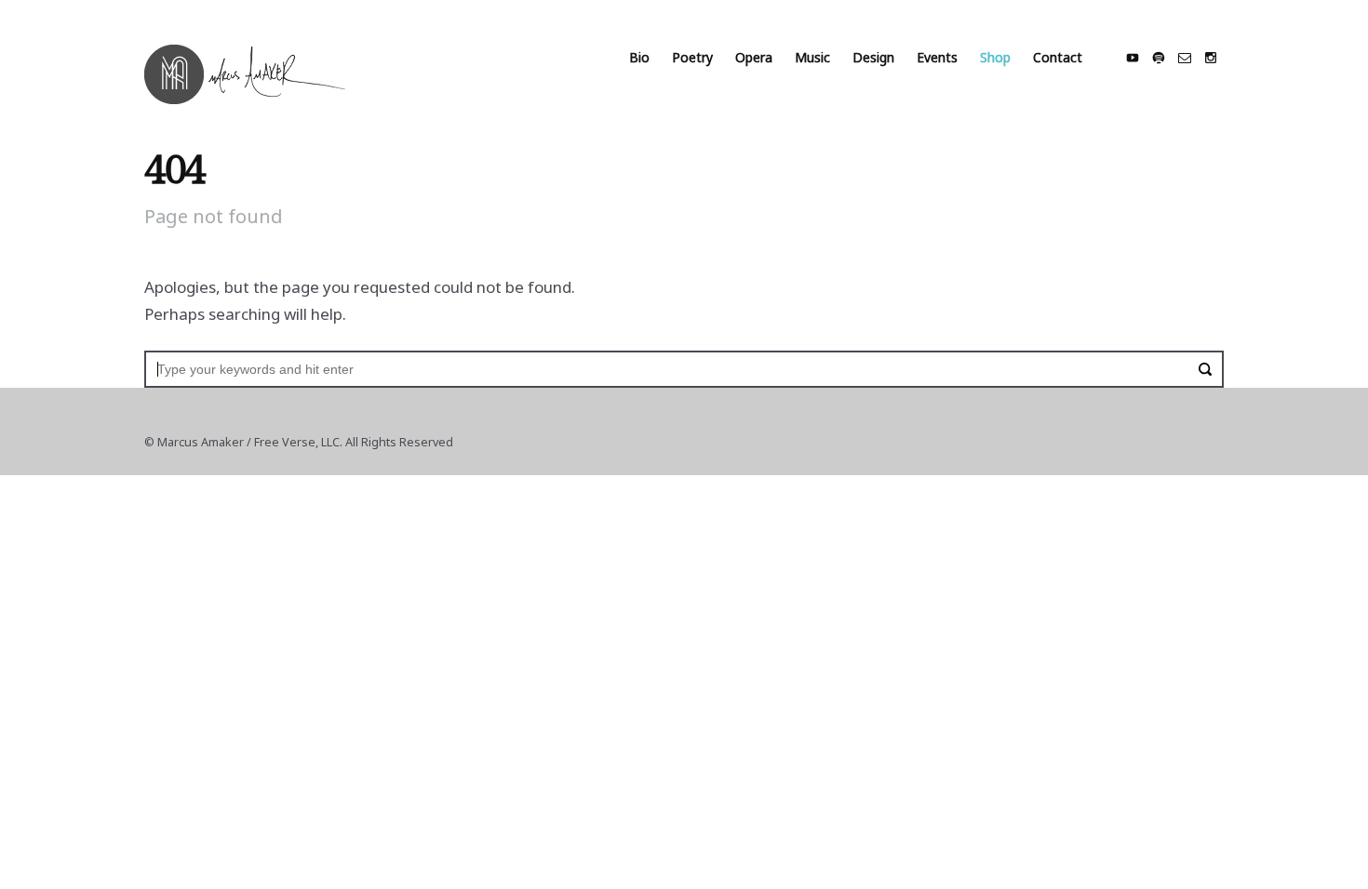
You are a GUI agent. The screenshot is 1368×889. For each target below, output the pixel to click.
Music (812, 57)
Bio (639, 57)
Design (873, 57)
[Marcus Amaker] (244, 74)
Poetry (692, 57)
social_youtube (1133, 58)
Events (937, 57)
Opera (753, 57)
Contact (1057, 57)
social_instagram (1211, 58)
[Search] (1205, 369)
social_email (1185, 58)
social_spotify (1159, 58)
